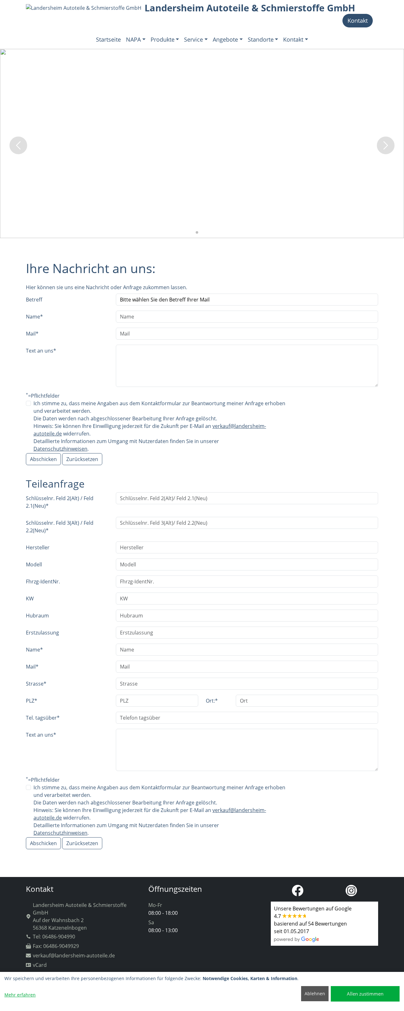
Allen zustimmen (365, 994)
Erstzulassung (42, 632)
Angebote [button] (225, 39)
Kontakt (358, 20)
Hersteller (38, 547)
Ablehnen (315, 993)
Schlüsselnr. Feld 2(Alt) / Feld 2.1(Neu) (59, 502)
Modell (34, 564)
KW (30, 598)
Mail (32, 333)
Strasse (36, 683)
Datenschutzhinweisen (60, 448)
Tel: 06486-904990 (54, 936)
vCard (40, 964)
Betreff (34, 299)
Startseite (108, 39)
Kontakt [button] (293, 39)
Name (34, 316)
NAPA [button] (133, 39)
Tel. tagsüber (43, 717)
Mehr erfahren (20, 995)
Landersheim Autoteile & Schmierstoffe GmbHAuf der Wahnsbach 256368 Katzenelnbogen (80, 916)
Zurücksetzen (82, 459)
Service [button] (193, 39)
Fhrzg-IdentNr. (43, 581)
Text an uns (41, 350)
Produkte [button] (163, 39)
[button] (192, 232)
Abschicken (43, 459)
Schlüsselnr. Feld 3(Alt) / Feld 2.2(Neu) (59, 526)
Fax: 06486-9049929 (56, 946)
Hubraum (37, 615)
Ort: (212, 700)
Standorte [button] (261, 39)
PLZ (31, 700)
